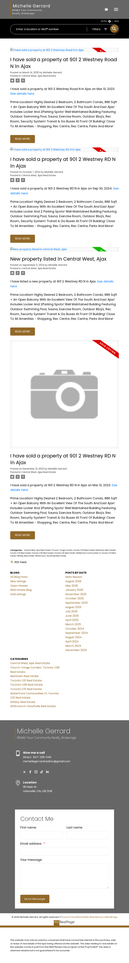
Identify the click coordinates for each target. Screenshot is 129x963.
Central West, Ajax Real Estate (39, 76)
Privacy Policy (68, 917)
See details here (22, 93)
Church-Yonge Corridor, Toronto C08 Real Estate (73, 550)
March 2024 (73, 646)
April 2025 (71, 620)
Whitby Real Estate (25, 556)
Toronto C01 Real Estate (20, 553)
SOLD (116, 21)
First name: (28, 827)
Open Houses (19, 586)
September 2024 (76, 633)
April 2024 (72, 641)
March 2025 (73, 624)
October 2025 (74, 598)
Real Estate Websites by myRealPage (97, 917)
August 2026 (73, 581)
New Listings (18, 581)
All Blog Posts (19, 577)
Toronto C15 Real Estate (65, 553)
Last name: (75, 827)
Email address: (31, 844)
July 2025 (71, 611)
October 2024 (74, 629)
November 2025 (76, 594)
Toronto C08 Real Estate (43, 553)
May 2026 (71, 586)
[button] (24, 771)
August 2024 (73, 637)
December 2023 (76, 650)
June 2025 (72, 616)
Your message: (31, 860)
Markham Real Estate (106, 550)
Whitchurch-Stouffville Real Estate (50, 556)
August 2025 (73, 607)
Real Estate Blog (21, 590)
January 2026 (74, 590)
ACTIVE (104, 21)
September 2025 (76, 603)
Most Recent (73, 577)
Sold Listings (18, 594)
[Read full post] (64, 52)
